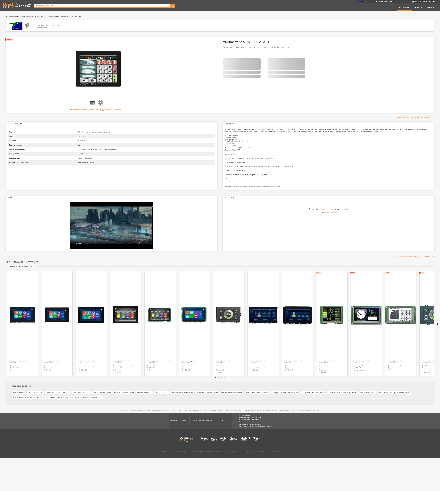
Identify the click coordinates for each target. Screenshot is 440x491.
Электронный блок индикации (207, 393)
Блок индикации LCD (35, 393)
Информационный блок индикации (313, 393)
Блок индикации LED (144, 393)
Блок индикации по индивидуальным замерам (29, 397)
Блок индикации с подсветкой (231, 393)
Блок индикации (19, 393)
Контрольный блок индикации (182, 393)
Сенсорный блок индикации (124, 393)
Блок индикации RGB (367, 393)
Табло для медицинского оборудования (343, 393)
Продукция (404, 7)
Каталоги (418, 7)
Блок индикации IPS (162, 393)
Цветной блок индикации (102, 393)
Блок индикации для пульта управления (88, 397)
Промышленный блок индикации (57, 393)
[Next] (436, 324)
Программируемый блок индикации (285, 393)
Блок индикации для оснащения (60, 397)
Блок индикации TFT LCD (81, 393)
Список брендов (244, 415)
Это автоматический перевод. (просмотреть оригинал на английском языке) (252, 186)
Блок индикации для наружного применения (393, 393)
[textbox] (102, 6)
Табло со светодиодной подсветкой (257, 393)
